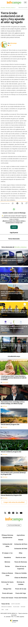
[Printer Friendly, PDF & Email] (26, 203)
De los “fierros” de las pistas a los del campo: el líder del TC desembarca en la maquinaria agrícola (13, 276)
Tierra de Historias (20, 562)
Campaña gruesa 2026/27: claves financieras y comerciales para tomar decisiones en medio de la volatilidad (13, 377)
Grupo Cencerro (15, 604)
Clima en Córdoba (21, 573)
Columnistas (5, 382)
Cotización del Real (20, 548)
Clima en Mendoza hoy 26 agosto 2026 (11, 495)
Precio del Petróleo (20, 598)
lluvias (7, 566)
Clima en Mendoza (20, 577)
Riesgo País (7, 589)
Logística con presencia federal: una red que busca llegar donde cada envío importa (12, 259)
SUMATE (14, 227)
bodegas (23, 606)
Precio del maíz (7, 593)
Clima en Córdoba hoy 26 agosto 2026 (11, 452)
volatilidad (16, 606)
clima (6, 609)
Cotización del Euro (20, 544)
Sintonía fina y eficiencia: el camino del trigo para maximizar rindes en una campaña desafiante (14, 311)
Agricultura (21, 535)
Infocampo (3, 7)
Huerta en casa (21, 557)
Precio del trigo (21, 593)
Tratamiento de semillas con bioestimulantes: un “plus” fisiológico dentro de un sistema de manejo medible (14, 328)
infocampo (4, 263)
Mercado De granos (6, 606)
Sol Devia (4, 406)
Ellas (20, 553)
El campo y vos (7, 553)
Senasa (20, 539)
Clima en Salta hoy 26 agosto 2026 (10, 424)
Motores (7, 562)
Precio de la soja (20, 589)
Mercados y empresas (10, 7)
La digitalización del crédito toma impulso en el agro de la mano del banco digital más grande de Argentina (14, 345)
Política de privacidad (14, 525)
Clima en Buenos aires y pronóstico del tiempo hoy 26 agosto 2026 (13, 473)
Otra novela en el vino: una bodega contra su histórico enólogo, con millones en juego (12, 402)
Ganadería (7, 557)
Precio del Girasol (7, 598)
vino (2, 609)
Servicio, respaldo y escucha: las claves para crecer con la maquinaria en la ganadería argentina (12, 293)
